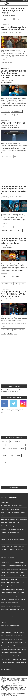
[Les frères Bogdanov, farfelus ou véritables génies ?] (14, 48)
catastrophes (15, 276)
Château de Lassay (15, 455)
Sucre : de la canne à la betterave (9, 602)
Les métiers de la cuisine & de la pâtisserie (12, 639)
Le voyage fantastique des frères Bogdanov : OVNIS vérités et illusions (13, 293)
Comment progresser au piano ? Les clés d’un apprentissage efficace (12, 593)
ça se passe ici (14, 391)
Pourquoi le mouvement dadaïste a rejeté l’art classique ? (12, 583)
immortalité (17, 226)
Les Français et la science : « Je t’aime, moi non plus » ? (13, 649)
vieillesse (19, 230)
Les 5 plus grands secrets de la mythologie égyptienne (12, 589)
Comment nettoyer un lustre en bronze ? (11, 606)
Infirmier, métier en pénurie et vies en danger (12, 509)
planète (4, 114)
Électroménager (15, 441)
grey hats (4, 441)
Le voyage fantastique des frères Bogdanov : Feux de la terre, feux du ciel (13, 240)
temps (11, 230)
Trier (21, 19)
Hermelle (4, 455)
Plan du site (14, 695)
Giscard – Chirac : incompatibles (9, 526)
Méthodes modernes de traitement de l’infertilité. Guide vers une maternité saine (13, 576)
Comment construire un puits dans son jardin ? (12, 572)
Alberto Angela (12, 448)
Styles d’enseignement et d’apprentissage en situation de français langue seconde (12, 646)
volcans (23, 283)
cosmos (4, 280)
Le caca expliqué (5, 502)
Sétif (3, 444)
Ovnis (15, 156)
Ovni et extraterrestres (13, 127)
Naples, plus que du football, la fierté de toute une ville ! (13, 519)
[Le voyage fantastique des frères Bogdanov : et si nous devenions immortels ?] (14, 212)
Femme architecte (5, 536)
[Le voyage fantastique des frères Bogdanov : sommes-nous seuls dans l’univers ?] (14, 97)
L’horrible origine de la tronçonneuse (10, 586)
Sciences (3, 34)
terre (16, 283)
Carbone (22, 448)
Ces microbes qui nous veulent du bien (11, 652)
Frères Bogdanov (7, 62)
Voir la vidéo (4, 59)
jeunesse (4, 230)
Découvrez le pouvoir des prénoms (10, 625)
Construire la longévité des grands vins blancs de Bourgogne (13, 642)
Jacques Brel (5, 452)
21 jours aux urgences (6, 515)
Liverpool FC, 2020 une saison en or (10, 532)
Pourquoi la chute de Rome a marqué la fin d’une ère (13, 562)
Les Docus (7, 695)
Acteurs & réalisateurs (6, 669)
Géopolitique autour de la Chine (9, 629)
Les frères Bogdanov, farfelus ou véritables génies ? (14, 28)
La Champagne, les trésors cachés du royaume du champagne (13, 529)
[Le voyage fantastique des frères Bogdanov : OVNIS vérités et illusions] (14, 315)
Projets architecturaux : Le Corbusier (10, 522)
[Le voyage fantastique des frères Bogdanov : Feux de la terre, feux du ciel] (14, 262)
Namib (3, 448)
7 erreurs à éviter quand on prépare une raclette (13, 596)
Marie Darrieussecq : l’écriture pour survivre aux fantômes (13, 512)
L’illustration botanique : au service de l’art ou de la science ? (14, 666)
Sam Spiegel (15, 459)
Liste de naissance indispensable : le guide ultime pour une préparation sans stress (13, 569)
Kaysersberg (5, 459)
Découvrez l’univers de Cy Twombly (10, 656)
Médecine (8, 198)
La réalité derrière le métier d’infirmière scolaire (13, 549)
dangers (11, 280)
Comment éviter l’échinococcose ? (9, 579)
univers (11, 114)
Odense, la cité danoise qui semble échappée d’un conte (14, 566)
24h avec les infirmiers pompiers (9, 542)
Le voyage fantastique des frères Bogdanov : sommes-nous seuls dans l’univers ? (13, 74)
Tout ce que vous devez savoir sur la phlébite (12, 609)
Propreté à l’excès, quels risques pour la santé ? (13, 546)
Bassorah (22, 444)
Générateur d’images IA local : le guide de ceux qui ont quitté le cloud (14, 599)
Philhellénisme (12, 444)
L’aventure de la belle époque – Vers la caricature (13, 659)
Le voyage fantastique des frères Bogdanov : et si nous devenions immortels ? (14, 189)
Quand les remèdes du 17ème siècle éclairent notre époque (14, 632)
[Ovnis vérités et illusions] (14, 142)
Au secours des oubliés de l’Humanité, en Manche (13, 662)
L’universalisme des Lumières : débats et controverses (11, 636)
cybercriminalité (17, 452)
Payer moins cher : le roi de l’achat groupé (11, 505)
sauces (4, 462)
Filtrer (8, 19)
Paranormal (4, 127)
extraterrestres (7, 329)
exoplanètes (5, 111)
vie (17, 114)
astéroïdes (5, 276)
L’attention (3, 622)
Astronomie (9, 82)
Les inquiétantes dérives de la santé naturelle (12, 539)
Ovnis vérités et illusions (13, 123)
